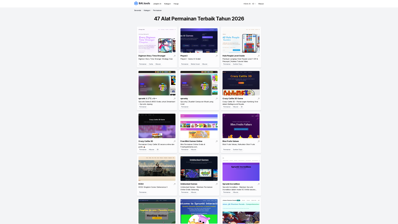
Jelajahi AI (157, 4)
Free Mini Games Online (191, 141)
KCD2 (141, 184)
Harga (176, 4)
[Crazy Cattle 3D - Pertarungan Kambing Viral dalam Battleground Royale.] (241, 83)
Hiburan (158, 64)
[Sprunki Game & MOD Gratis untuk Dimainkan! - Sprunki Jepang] (156, 83)
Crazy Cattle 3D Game (233, 98)
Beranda (137, 10)
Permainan (142, 64)
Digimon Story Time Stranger (152, 56)
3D (242, 107)
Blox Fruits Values (231, 141)
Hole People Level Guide (234, 56)
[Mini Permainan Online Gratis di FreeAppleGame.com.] (198, 126)
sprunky (184, 98)
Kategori (167, 4)
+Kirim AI (247, 4)
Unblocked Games (188, 184)
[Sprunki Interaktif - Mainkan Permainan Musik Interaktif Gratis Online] (198, 211)
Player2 (183, 56)
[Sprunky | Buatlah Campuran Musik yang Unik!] (198, 83)
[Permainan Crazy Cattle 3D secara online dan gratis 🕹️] (156, 126)
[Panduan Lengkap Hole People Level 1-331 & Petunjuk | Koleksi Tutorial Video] (241, 40)
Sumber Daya (237, 64)
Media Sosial (195, 64)
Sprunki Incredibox (231, 184)
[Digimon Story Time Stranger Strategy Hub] (156, 40)
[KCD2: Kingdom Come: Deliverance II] (156, 168)
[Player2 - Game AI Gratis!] (198, 40)
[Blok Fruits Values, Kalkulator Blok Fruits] (241, 126)
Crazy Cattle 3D (145, 141)
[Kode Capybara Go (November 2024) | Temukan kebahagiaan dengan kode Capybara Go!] (156, 211)
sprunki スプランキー (147, 98)
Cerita (151, 64)
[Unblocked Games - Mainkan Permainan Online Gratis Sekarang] (198, 168)
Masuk (261, 4)
